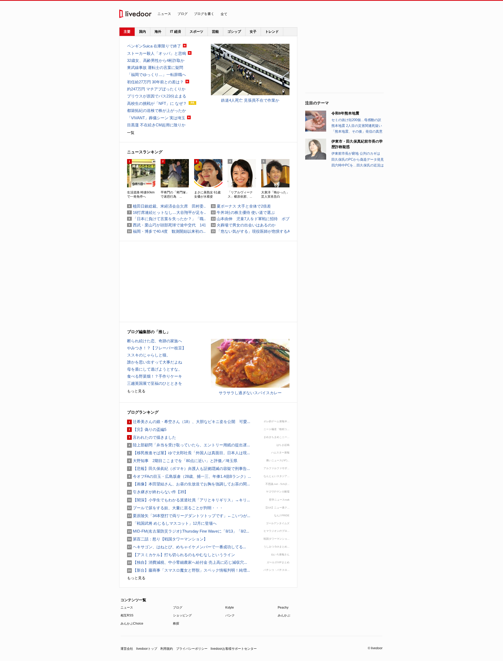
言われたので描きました (151, 437)
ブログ (182, 14)
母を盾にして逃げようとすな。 (154, 369)
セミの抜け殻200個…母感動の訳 (356, 120)
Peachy (283, 607)
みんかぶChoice (132, 623)
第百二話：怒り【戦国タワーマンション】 (167, 539)
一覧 (130, 133)
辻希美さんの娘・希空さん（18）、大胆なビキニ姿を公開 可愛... (188, 422)
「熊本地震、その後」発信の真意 (356, 131)
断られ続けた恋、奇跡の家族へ (154, 341)
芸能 (215, 32)
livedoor (135, 13)
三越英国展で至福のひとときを (154, 383)
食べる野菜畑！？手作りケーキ (154, 376)
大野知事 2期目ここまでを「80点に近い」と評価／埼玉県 (182, 461)
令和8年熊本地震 (345, 113)
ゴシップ (234, 32)
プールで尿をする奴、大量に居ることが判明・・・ (175, 508)
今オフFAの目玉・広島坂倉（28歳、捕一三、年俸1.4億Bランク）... (189, 476)
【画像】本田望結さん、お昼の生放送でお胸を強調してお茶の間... (188, 484)
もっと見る (136, 391)
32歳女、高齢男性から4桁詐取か (155, 60)
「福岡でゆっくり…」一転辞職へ (156, 74)
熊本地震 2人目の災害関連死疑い (356, 126)
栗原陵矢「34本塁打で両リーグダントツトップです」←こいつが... (188, 516)
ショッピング (182, 615)
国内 (142, 32)
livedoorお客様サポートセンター (234, 649)
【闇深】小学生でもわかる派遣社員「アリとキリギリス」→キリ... (188, 500)
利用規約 (166, 649)
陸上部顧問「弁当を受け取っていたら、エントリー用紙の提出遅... (188, 445)
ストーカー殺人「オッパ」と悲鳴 (156, 53)
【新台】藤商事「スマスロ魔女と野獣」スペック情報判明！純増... (188, 570)
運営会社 (127, 649)
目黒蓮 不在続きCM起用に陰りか (156, 125)
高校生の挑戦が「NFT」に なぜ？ (157, 103)
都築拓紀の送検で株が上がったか (156, 110)
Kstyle (229, 607)
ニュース (164, 14)
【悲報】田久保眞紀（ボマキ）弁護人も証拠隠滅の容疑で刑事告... (188, 468)
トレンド (272, 32)
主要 (127, 32)
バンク (230, 615)
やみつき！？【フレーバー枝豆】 (156, 348)
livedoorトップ (146, 649)
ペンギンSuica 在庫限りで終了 (154, 46)
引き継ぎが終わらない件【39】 (157, 492)
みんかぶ (284, 615)
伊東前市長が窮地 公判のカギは (355, 153)
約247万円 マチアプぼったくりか (156, 89)
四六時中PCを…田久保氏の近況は (357, 165)
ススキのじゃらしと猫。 (148, 355)
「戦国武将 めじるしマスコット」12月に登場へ (172, 523)
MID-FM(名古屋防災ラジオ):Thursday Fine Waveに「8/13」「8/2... (188, 531)
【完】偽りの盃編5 (146, 429)
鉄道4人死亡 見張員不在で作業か (250, 100)
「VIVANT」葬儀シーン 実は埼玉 (156, 118)
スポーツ (196, 32)
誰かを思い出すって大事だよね (154, 362)
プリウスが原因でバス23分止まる (156, 96)
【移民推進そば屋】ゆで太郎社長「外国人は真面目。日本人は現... (188, 453)
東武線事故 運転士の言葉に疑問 (155, 67)
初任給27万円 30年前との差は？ (155, 82)
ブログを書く (204, 14)
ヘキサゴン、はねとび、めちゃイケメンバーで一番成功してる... (186, 547)
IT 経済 (175, 32)
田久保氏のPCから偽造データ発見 (357, 159)
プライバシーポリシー (191, 649)
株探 (176, 623)
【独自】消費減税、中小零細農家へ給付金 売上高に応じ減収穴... (187, 562)
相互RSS (127, 615)
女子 (253, 32)
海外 (158, 32)
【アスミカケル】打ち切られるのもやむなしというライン (181, 555)
